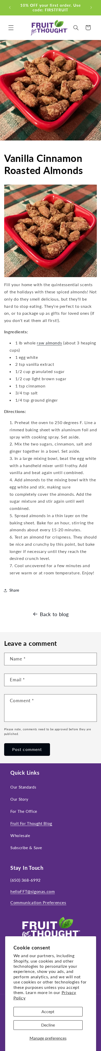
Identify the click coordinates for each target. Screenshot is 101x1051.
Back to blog (54, 614)
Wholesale (20, 835)
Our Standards (23, 787)
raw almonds (49, 342)
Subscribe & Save (26, 847)
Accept (47, 1011)
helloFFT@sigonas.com (32, 891)
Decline (48, 1024)
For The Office (23, 811)
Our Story (19, 799)
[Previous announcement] (10, 7)
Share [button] (14, 590)
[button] (11, 28)
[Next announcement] (91, 7)
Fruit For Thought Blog (31, 823)
